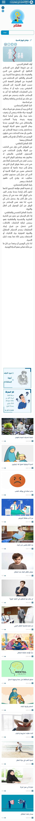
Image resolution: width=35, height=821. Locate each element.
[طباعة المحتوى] (6, 44)
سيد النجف (8, 373)
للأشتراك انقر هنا (9, 410)
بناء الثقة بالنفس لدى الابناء (25, 545)
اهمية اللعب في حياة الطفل (24, 760)
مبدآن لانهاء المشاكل (27, 814)
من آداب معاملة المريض (25, 518)
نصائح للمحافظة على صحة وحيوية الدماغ (20, 679)
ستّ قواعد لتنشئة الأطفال (25, 652)
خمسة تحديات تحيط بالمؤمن (24, 437)
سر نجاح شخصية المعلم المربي (23, 625)
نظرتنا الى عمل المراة (26, 787)
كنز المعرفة (9, 392)
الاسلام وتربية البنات (27, 706)
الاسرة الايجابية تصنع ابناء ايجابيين (22, 464)
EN (3, 8)
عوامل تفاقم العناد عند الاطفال (23, 572)
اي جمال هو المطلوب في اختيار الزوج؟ (21, 599)
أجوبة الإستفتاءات (8, 380)
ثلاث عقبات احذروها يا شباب (24, 733)
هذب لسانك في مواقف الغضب (24, 491)
